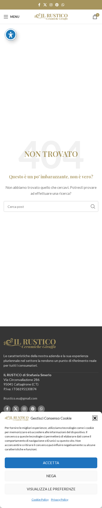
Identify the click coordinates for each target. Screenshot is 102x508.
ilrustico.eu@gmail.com (20, 398)
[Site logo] (51, 16)
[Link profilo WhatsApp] (63, 5)
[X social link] (45, 5)
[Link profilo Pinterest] (57, 5)
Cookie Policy (40, 499)
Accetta (51, 463)
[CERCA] (93, 206)
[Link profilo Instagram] (51, 5)
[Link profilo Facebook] (39, 5)
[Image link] (30, 343)
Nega (51, 476)
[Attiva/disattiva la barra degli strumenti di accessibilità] (10, 34)
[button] (95, 418)
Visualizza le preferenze (51, 489)
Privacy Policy (59, 499)
